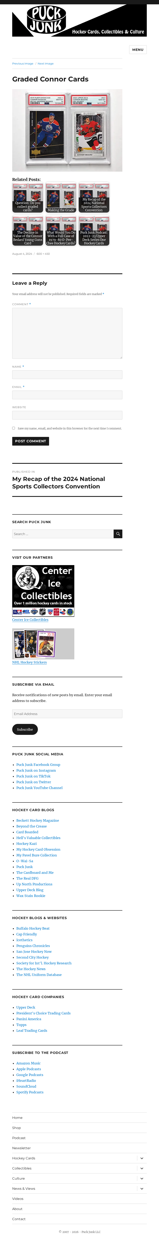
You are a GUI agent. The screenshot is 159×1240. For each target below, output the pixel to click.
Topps (21, 1025)
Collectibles (21, 1168)
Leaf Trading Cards (31, 1030)
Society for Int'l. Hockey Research (44, 963)
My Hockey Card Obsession (38, 849)
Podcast (19, 1138)
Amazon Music (28, 1063)
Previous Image (22, 63)
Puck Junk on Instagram (36, 770)
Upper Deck (25, 1007)
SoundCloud (26, 1086)
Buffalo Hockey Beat (33, 928)
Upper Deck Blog (29, 890)
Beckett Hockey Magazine (37, 820)
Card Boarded (27, 832)
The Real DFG (27, 878)
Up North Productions (34, 884)
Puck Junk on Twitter (33, 782)
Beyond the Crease (31, 826)
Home (17, 1118)
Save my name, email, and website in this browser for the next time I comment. (70, 428)
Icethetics (24, 940)
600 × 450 (43, 253)
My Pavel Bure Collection (36, 855)
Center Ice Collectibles (30, 620)
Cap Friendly (26, 934)
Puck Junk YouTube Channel (39, 788)
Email (18, 387)
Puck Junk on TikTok (33, 776)
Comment (21, 304)
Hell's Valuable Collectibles (38, 838)
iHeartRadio (26, 1081)
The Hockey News (31, 969)
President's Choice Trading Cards (43, 1013)
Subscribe (25, 729)
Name (18, 366)
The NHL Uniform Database (39, 975)
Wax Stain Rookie (30, 896)
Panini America (28, 1019)
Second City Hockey (32, 957)
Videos (17, 1199)
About (17, 1209)
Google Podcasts (29, 1075)
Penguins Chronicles (33, 946)
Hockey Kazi (26, 844)
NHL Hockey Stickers (29, 662)
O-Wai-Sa (24, 861)
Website (19, 407)
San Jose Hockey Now (34, 951)
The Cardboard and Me (35, 873)
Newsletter (21, 1148)
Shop (16, 1128)
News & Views (23, 1189)
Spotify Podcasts (29, 1092)
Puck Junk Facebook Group (38, 765)
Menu (138, 50)
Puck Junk (24, 867)
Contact (19, 1219)
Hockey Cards (23, 1158)
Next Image (46, 63)
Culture (18, 1178)
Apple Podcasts (28, 1069)
